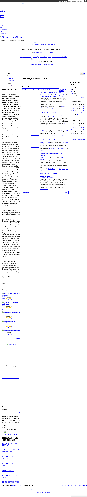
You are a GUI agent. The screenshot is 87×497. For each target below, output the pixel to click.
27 (73, 114)
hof (41, 136)
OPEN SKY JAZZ (8, 471)
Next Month (81, 139)
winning (51, 108)
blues (67, 169)
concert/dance (44, 189)
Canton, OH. (64, 130)
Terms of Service (82, 485)
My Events (43, 73)
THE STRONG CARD (43, 492)
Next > (66, 192)
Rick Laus (50, 124)
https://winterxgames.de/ (13, 330)
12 (71, 110)
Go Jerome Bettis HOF (47, 128)
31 (83, 134)
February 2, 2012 (45, 95)
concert (72, 91)
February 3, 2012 (45, 115)
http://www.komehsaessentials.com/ (42, 64)
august (62, 106)
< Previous (26, 192)
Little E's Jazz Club (51, 116)
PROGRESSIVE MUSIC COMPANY (43, 45)
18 (83, 110)
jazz (61, 124)
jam (44, 150)
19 (71, 112)
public (71, 95)
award (46, 108)
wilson (42, 108)
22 (77, 112)
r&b (41, 170)
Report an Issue (72, 485)
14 (77, 129)
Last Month (73, 139)
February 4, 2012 (59, 95)
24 (81, 112)
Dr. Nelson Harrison (16, 485)
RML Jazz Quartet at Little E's (49, 113)
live (59, 124)
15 (77, 110)
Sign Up (61, 1)
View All (18, 338)
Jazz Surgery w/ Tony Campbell (56, 135)
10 (81, 108)
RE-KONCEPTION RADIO (11, 482)
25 (83, 112)
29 (77, 114)
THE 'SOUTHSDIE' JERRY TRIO (50, 174)
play (55, 108)
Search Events (39, 83)
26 (71, 114)
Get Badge (18, 412)
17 (81, 110)
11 (83, 108)
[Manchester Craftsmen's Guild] (2, 286)
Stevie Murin (51, 169)
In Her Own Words (11, 434)
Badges (64, 485)
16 (81, 129)
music (64, 124)
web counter (11, 347)
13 (73, 110)
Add (84, 73)
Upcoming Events (26, 73)
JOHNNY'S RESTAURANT (47, 177)
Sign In (65, 1)
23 (79, 112)
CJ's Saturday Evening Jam (48, 140)
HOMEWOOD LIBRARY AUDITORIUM (52, 96)
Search (85, 1)
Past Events (36, 73)
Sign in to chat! (75, 496)
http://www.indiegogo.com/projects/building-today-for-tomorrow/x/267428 (44, 57)
